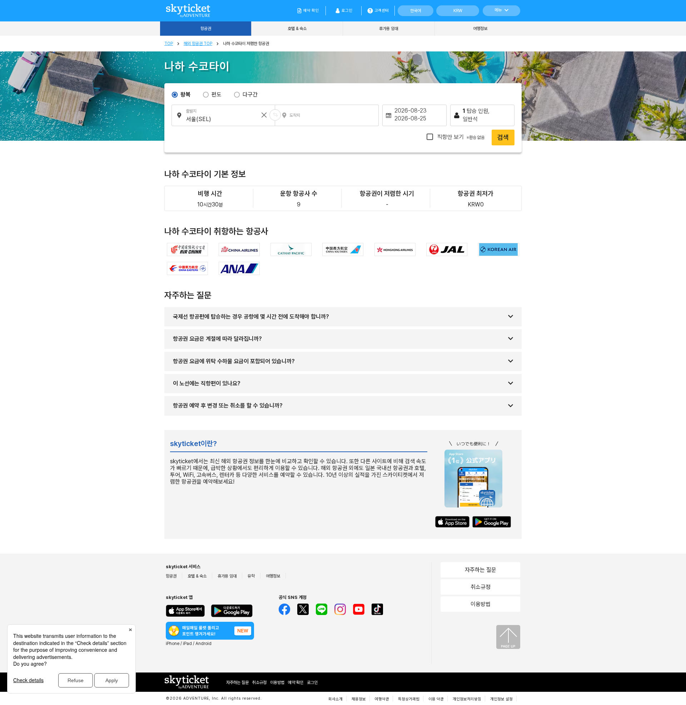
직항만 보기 (460, 137)
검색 (503, 137)
